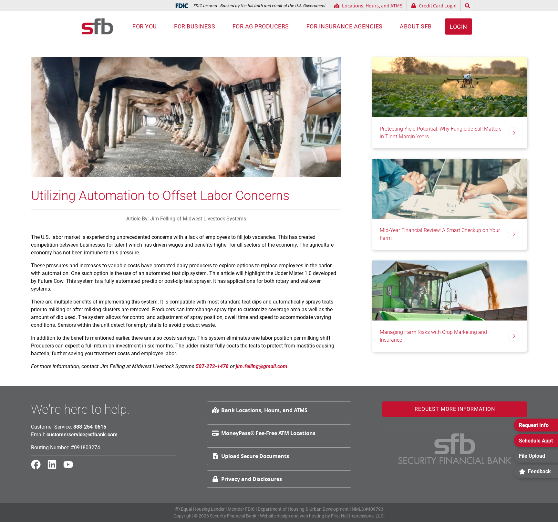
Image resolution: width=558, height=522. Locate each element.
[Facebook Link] (38, 467)
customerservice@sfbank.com (82, 434)
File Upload (532, 456)
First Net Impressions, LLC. (358, 515)
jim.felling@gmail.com (261, 366)
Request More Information (455, 409)
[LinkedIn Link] (54, 467)
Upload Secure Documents (255, 456)
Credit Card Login (438, 5)
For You (144, 26)
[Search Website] (467, 5)
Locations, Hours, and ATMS (372, 5)
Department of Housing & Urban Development (303, 509)
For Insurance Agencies (344, 26)
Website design (275, 515)
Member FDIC (241, 509)
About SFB (416, 26)
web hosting (312, 515)
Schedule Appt (536, 441)
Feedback (539, 471)
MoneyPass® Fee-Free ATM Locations (268, 433)
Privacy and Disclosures (251, 479)
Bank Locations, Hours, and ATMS (264, 410)
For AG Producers (260, 26)
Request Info (534, 425)
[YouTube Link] (70, 467)
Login (458, 26)
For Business (194, 26)
